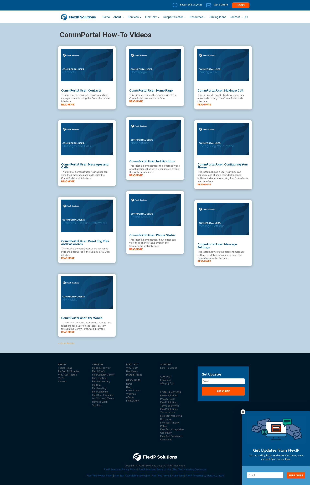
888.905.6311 (167, 383)
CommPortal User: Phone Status (152, 235)
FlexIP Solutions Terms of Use (155, 469)
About (117, 17)
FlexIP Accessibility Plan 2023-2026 (205, 475)
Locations (165, 380)
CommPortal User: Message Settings (217, 246)
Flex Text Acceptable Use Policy (132, 475)
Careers (62, 381)
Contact (235, 17)
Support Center (173, 17)
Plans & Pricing (134, 374)
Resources (196, 17)
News (129, 383)
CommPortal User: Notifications (152, 161)
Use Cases (132, 371)
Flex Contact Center (103, 374)
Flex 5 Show (133, 400)
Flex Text (151, 17)
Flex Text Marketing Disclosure (189, 469)
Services (133, 17)
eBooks (130, 397)
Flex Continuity (100, 391)
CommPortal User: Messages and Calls (84, 166)
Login (241, 5)
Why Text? (132, 368)
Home (106, 17)
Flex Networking (101, 381)
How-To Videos (168, 368)
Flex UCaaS (98, 371)
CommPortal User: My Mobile (82, 318)
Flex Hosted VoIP (101, 368)
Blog (128, 387)
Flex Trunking (99, 378)
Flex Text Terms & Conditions (168, 475)
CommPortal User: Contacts (81, 90)
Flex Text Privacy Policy (100, 475)
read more (68, 104)
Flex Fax (96, 385)
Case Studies (133, 390)
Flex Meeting (99, 388)
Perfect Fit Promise (68, 371)
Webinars (131, 394)
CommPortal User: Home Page (151, 90)
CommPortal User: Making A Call (220, 90)
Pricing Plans (218, 17)
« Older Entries (66, 343)
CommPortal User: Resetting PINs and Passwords (85, 242)
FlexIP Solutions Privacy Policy (120, 469)
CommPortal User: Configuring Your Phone (222, 166)
